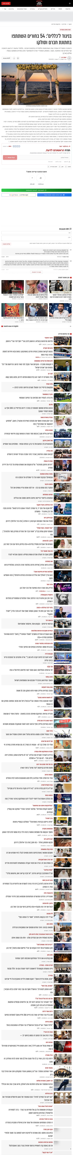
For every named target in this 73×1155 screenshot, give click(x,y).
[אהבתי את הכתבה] (40, 177)
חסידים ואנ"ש (42, 9)
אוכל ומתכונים (22, 9)
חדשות (68, 9)
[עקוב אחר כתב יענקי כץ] (60, 57)
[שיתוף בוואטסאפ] (18, 58)
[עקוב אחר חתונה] (66, 167)
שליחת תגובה (6, 244)
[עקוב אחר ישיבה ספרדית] (48, 167)
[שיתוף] (14, 58)
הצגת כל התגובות (36, 272)
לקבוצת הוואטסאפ (35, 190)
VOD (60, 9)
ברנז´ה (32, 9)
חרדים (53, 9)
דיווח (7, 257)
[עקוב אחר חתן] (60, 167)
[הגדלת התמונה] (69, 65)
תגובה (3, 257)
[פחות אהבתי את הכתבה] (32, 178)
